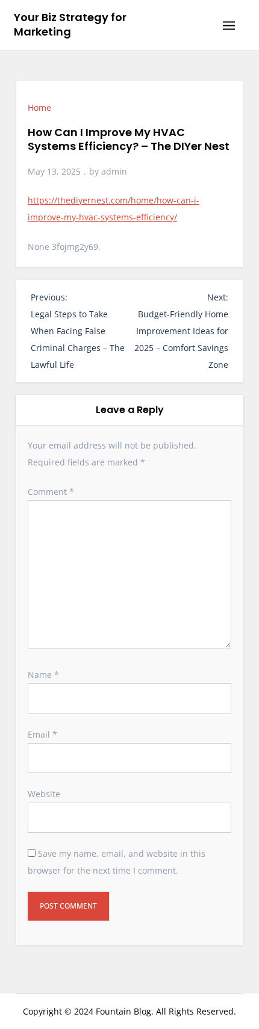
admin (114, 171)
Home (39, 107)
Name (43, 674)
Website (44, 794)
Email (42, 734)
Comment (51, 491)
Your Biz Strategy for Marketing (70, 24)
